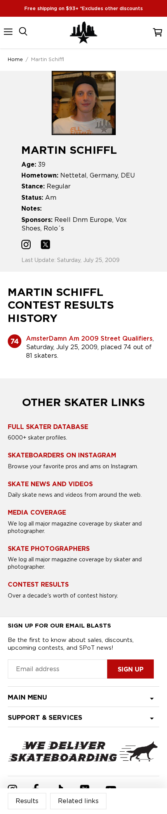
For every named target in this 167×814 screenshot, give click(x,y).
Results (27, 801)
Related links (78, 801)
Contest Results (38, 584)
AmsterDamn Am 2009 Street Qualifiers (89, 338)
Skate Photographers (49, 548)
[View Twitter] (45, 245)
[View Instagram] (26, 245)
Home (15, 59)
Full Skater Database (48, 427)
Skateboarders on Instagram (62, 455)
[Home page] (83, 32)
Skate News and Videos (50, 484)
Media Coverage (37, 512)
